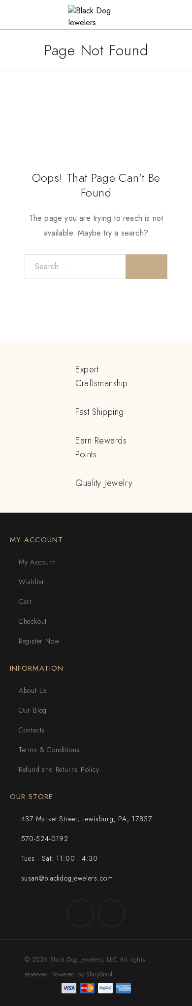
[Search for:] (75, 266)
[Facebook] (80, 913)
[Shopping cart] (177, 15)
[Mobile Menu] (19, 15)
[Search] (146, 266)
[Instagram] (111, 913)
